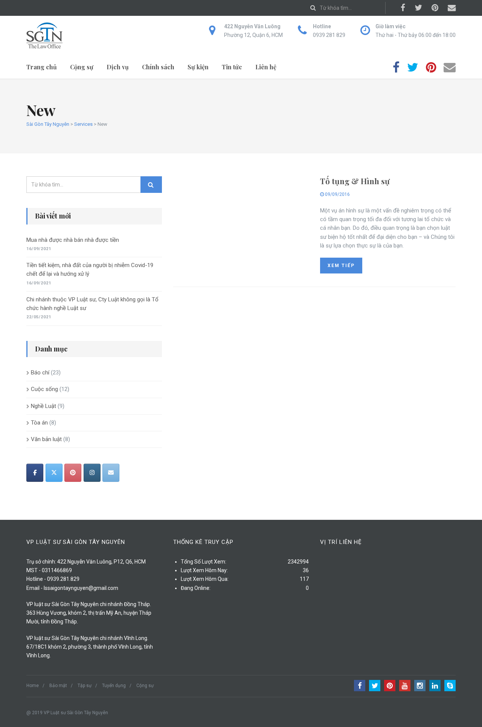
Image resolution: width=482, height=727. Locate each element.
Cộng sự (81, 67)
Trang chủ (41, 67)
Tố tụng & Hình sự (355, 181)
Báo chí (40, 372)
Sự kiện (198, 67)
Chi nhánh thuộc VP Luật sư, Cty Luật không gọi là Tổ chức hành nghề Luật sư (92, 304)
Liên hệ (265, 67)
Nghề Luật (43, 406)
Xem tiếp (341, 265)
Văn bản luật (46, 439)
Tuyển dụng (114, 685)
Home (32, 685)
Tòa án (39, 422)
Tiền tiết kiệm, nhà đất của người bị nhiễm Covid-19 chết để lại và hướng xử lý (89, 269)
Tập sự (85, 685)
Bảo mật (58, 685)
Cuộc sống (44, 389)
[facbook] (34, 473)
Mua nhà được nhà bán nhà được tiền (72, 240)
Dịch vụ (118, 67)
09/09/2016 (337, 194)
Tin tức (232, 67)
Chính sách (158, 67)
